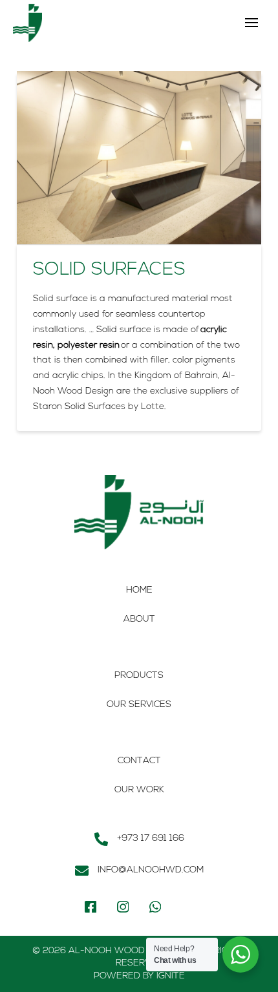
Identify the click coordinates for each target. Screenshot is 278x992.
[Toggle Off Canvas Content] (251, 22)
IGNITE (170, 976)
